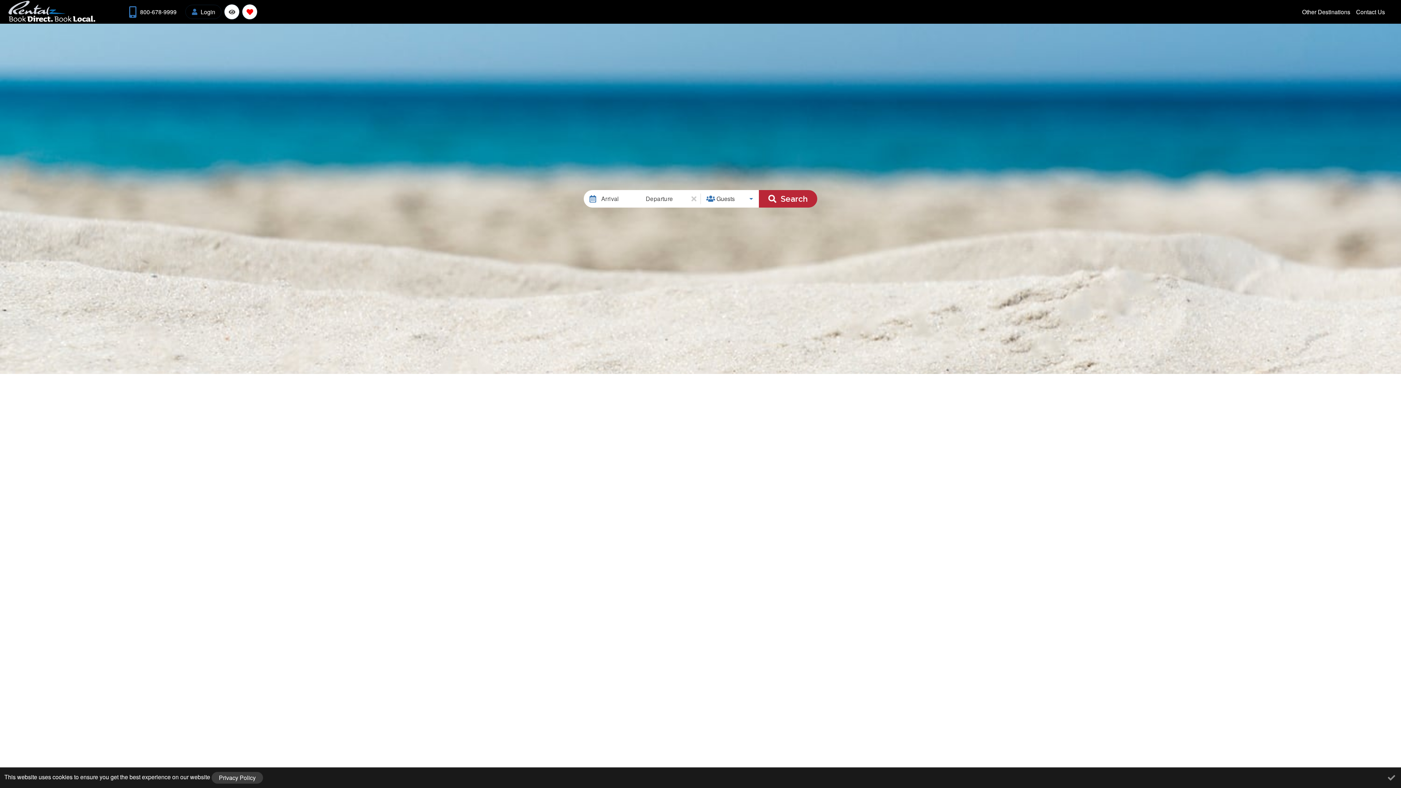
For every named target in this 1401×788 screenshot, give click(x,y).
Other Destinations (1326, 12)
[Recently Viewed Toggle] (231, 11)
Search (794, 199)
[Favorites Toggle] (249, 11)
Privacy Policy (237, 777)
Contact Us (1370, 12)
